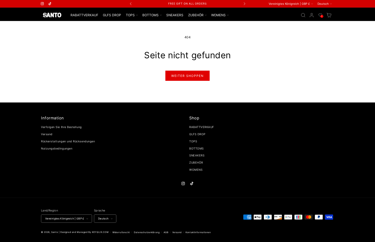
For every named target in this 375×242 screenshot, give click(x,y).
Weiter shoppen (187, 76)
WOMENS (195, 169)
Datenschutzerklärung (147, 232)
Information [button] (52, 118)
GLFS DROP (197, 134)
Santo (55, 232)
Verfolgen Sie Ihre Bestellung (61, 127)
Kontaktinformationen (198, 232)
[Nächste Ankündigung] (244, 3)
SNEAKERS (196, 155)
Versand (47, 134)
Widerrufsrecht (121, 232)
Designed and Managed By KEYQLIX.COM (84, 232)
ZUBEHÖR (196, 162)
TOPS (193, 141)
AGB (166, 232)
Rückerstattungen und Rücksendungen (68, 141)
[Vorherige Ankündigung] (131, 3)
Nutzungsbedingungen (56, 148)
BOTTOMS (196, 148)
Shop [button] (194, 118)
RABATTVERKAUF (201, 127)
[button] (131, 15)
